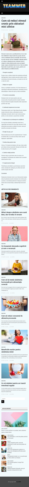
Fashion (8, 441)
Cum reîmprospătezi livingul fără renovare (15, 463)
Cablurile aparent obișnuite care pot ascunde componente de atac (16, 469)
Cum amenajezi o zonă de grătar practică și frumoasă (17, 437)
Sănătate (3, 17)
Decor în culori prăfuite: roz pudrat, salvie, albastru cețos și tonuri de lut (13, 431)
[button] (2, 1)
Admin (12, 30)
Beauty (8, 454)
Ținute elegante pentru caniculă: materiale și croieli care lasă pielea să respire (16, 444)
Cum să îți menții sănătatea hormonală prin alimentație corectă (11, 282)
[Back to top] (25, 483)
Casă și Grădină (4, 428)
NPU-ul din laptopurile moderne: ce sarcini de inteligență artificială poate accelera (16, 451)
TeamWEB (18, 481)
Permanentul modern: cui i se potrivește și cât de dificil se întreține (17, 457)
